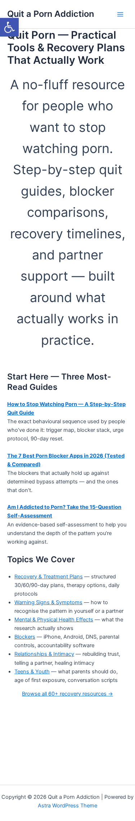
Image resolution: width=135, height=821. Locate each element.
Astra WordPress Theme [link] (67, 805)
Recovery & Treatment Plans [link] (48, 576)
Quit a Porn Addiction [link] (50, 14)
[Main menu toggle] (120, 14)
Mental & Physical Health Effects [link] (53, 619)
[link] (9, 27)
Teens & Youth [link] (32, 671)
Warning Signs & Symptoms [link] (48, 602)
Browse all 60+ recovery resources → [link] (67, 694)
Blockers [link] (24, 637)
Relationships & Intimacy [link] (44, 654)
